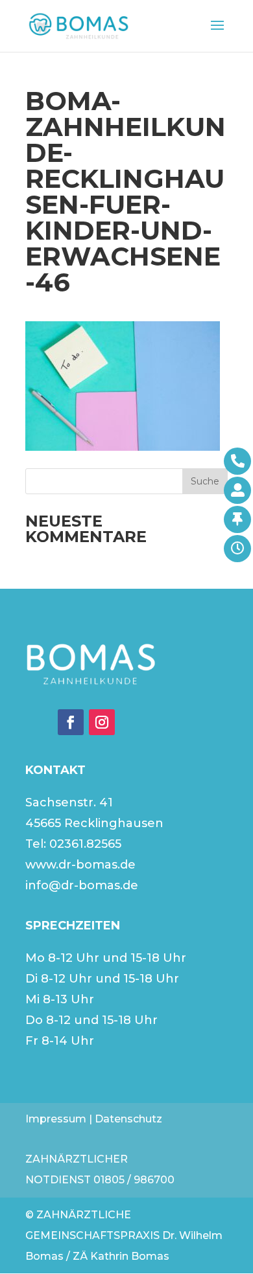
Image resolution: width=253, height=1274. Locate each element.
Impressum (55, 1119)
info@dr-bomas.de (81, 885)
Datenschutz (128, 1119)
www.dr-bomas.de (80, 865)
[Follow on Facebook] (71, 722)
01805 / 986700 (134, 1180)
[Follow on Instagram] (102, 722)
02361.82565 (85, 844)
